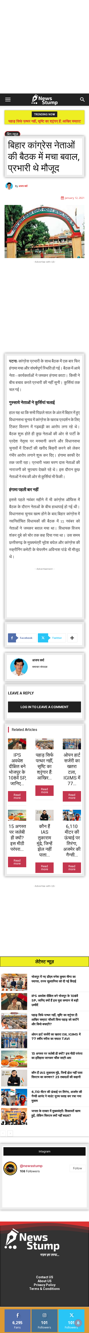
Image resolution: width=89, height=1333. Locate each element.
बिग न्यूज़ (12, 134)
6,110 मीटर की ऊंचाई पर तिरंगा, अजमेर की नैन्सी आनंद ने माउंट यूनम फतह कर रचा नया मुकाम (56, 1096)
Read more (17, 796)
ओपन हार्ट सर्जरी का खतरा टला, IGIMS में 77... (71, 769)
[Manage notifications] (78, 1323)
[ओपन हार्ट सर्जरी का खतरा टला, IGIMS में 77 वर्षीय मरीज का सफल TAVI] (72, 743)
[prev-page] (3, 1133)
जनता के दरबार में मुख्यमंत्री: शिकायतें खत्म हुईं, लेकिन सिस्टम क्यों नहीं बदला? (55, 1113)
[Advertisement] (44, 46)
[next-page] (10, 1133)
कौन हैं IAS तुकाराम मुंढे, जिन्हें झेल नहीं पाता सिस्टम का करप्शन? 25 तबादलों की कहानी (56, 1075)
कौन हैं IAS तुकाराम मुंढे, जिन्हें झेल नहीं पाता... (44, 841)
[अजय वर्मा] (10, 186)
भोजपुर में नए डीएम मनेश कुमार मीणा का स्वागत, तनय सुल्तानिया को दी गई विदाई (53, 979)
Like (17, 1311)
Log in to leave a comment (44, 707)
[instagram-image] (17, 1192)
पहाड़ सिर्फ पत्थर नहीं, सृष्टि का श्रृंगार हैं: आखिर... (44, 766)
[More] (72, 637)
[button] (7, 99)
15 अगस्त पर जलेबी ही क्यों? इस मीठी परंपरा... (17, 838)
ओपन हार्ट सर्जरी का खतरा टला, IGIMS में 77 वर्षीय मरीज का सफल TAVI (45, 123)
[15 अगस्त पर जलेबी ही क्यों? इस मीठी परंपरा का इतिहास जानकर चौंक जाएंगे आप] (17, 815)
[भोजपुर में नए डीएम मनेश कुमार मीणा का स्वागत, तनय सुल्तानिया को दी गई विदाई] (14, 982)
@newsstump (31, 1166)
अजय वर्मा (23, 186)
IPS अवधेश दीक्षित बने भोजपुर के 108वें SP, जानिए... (17, 769)
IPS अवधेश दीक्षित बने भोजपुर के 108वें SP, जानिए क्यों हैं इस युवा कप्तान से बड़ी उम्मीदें (54, 1000)
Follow (77, 1168)
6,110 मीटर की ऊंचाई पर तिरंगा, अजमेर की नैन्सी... (72, 841)
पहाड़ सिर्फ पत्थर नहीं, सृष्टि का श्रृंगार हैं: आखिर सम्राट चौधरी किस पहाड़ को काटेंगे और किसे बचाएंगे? (55, 1019)
